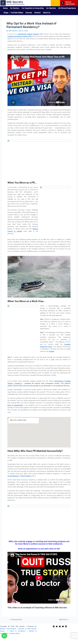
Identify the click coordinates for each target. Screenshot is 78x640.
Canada (51, 351)
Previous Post (16, 619)
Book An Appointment (70, 3)
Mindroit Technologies (8, 629)
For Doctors (14, 8)
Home (5, 8)
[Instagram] (60, 626)
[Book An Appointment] (62, 3)
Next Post (63, 619)
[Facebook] (54, 626)
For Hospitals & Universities (33, 8)
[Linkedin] (66, 626)
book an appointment (15, 405)
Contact (37, 12)
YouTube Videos (17, 12)
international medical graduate (29, 34)
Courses (29, 12)
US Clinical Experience (67, 8)
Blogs (6, 12)
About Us (46, 12)
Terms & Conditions (18, 631)
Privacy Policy (15, 633)
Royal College (25, 476)
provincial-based (13, 476)
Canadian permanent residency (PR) (20, 36)
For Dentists (51, 8)
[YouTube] (63, 626)
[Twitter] (57, 626)
